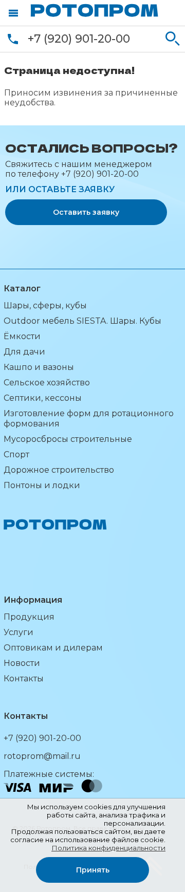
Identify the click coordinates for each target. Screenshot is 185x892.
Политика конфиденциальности (108, 848)
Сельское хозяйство (47, 382)
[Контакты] (13, 39)
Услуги (18, 632)
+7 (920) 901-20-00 (79, 39)
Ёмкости (22, 336)
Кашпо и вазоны (39, 367)
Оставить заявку (86, 212)
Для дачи (24, 352)
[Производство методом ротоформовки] (63, 544)
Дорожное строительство (59, 470)
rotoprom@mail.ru (42, 756)
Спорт (16, 454)
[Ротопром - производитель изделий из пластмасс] (94, 10)
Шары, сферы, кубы (45, 305)
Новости (22, 663)
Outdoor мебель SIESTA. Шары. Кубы (82, 321)
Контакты (24, 678)
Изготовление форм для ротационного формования (89, 418)
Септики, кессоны (43, 398)
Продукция (29, 617)
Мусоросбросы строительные (68, 439)
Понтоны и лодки (42, 485)
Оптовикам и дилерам (53, 648)
